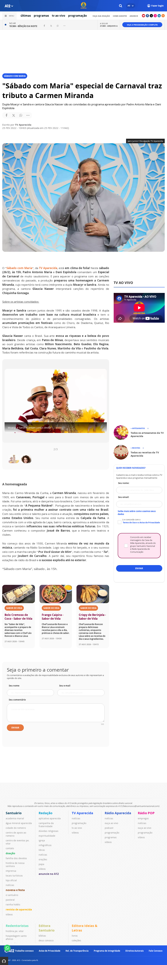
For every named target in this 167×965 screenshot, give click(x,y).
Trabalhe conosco (24, 950)
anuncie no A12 (49, 874)
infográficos (45, 845)
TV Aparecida (48, 268)
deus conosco (46, 940)
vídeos (9, 914)
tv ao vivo (58, 15)
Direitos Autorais (134, 950)
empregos (143, 818)
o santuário (12, 895)
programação (77, 15)
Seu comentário (17, 699)
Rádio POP (146, 813)
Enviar (15, 727)
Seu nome (14, 685)
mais (57, 429)
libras (42, 849)
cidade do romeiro (16, 827)
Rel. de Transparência (77, 950)
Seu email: (123, 497)
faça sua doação (101, 16)
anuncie (134, 16)
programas (41, 15)
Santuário (14, 813)
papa (41, 864)
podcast (109, 827)
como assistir (120, 16)
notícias (10, 885)
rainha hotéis (13, 904)
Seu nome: (123, 483)
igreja (42, 840)
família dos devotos (16, 858)
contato (10, 848)
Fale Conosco (155, 950)
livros (75, 935)
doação (10, 853)
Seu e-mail (64, 685)
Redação (45, 813)
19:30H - (23, 26)
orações (43, 859)
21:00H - (109, 26)
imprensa (11, 870)
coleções (76, 940)
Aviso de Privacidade (49, 950)
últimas (26, 15)
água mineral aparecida (19, 823)
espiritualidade (47, 835)
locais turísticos (14, 875)
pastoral (10, 899)
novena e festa (15, 890)
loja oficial (11, 880)
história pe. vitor (15, 931)
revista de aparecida (19, 909)
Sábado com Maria (19, 268)
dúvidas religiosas (48, 831)
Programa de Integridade (107, 950)
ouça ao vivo (111, 823)
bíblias (42, 935)
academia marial (15, 818)
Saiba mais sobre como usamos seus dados (137, 513)
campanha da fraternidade (46, 825)
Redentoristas (17, 926)
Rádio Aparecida (118, 813)
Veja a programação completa (142, 25)
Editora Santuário (46, 928)
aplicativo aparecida (50, 818)
